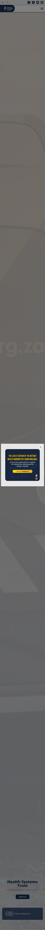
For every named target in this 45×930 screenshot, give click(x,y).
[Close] (40, 447)
